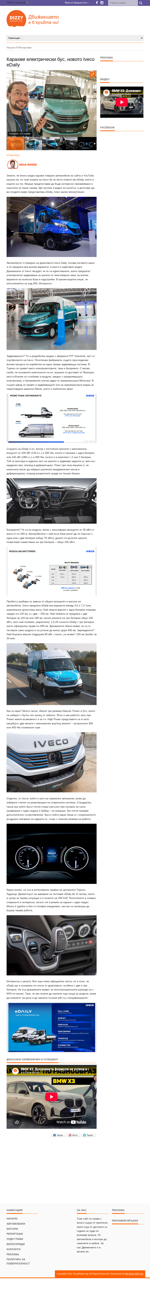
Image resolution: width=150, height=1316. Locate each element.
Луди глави (15, 1238)
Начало (11, 47)
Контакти (13, 1249)
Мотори (12, 1228)
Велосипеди (16, 1244)
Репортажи (24, 47)
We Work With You (134, 1274)
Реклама (13, 1254)
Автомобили (16, 1223)
